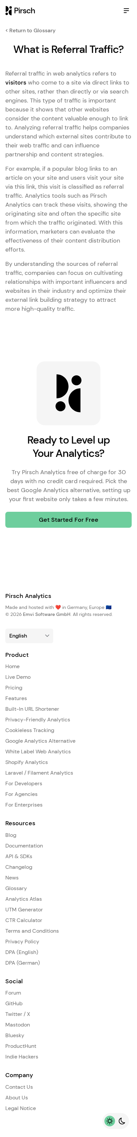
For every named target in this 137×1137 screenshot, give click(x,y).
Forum (13, 992)
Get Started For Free (68, 520)
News (12, 877)
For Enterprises (24, 804)
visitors (15, 83)
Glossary (16, 888)
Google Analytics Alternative (40, 740)
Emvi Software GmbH (46, 614)
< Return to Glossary (30, 30)
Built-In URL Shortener (32, 708)
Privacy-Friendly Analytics (37, 719)
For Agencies (21, 794)
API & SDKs (18, 856)
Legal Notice (20, 1108)
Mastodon (17, 1024)
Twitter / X (17, 1014)
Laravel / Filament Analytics (39, 772)
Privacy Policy (22, 941)
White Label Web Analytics (38, 751)
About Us (16, 1097)
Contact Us (19, 1086)
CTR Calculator (23, 920)
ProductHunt (20, 1045)
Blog (10, 835)
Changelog (18, 866)
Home (12, 666)
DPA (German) (22, 962)
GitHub (14, 1003)
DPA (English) (21, 952)
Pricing (13, 687)
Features (16, 698)
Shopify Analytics (26, 762)
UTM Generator (24, 909)
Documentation (24, 845)
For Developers (23, 783)
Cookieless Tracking (29, 730)
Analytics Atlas (23, 898)
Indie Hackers (21, 1056)
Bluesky (14, 1035)
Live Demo (18, 676)
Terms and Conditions (32, 930)
